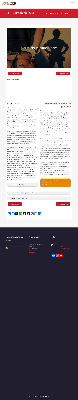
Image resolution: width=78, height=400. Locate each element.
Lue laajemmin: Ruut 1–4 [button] (17, 185)
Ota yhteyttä (32, 252)
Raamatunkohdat (54, 13)
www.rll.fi (31, 250)
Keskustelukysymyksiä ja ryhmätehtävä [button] (22, 193)
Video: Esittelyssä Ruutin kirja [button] (19, 198)
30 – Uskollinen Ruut (66, 13)
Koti (47, 13)
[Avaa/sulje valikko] (73, 4)
